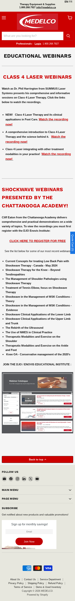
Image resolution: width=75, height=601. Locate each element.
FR (70, 1)
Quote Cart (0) (72, 242)
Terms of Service (23, 587)
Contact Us (30, 579)
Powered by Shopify (37, 594)
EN (66, 1)
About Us (15, 579)
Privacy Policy (16, 583)
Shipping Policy (36, 583)
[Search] (68, 36)
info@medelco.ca (46, 7)
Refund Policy (55, 583)
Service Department (50, 579)
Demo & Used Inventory (48, 587)
